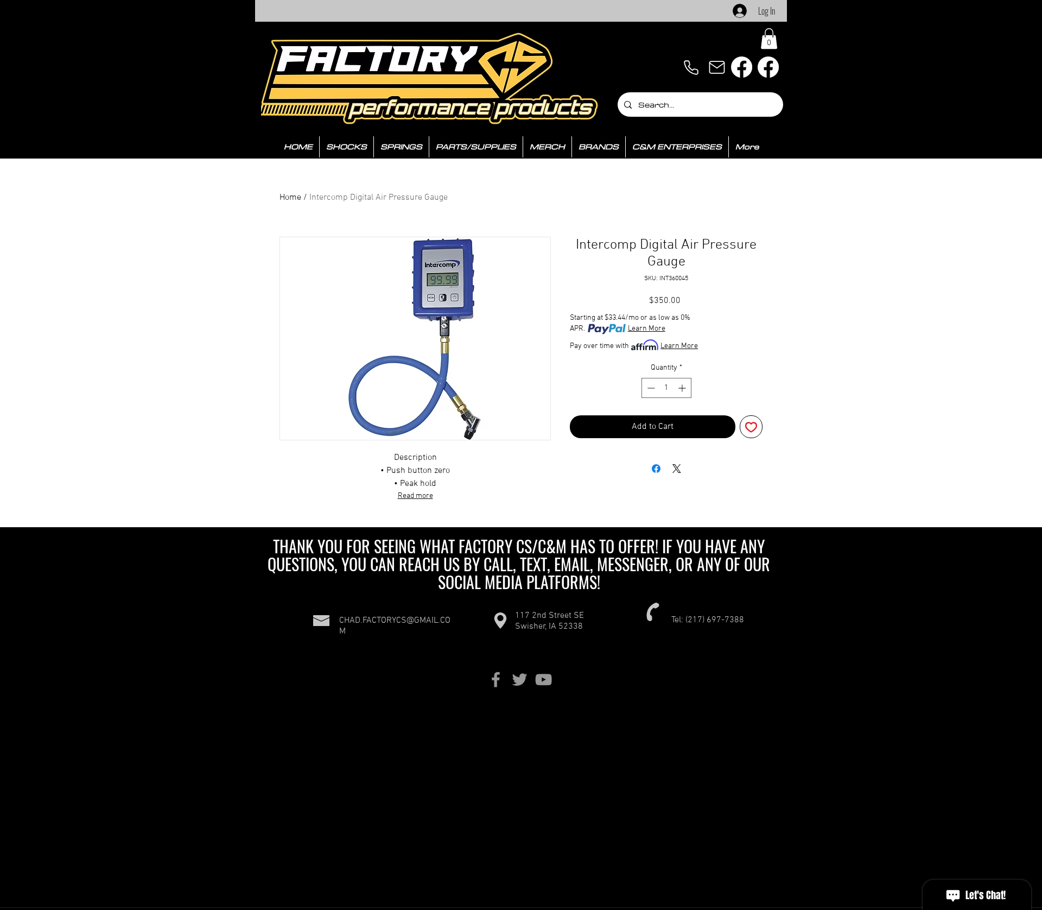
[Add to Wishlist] (751, 426)
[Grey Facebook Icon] (496, 679)
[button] (769, 38)
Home (290, 197)
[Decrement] (650, 387)
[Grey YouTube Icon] (543, 679)
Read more (415, 496)
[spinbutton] (666, 387)
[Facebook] (741, 67)
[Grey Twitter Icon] (520, 679)
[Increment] (683, 387)
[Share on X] (676, 468)
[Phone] (691, 67)
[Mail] (717, 67)
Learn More (646, 328)
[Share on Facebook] (656, 468)
